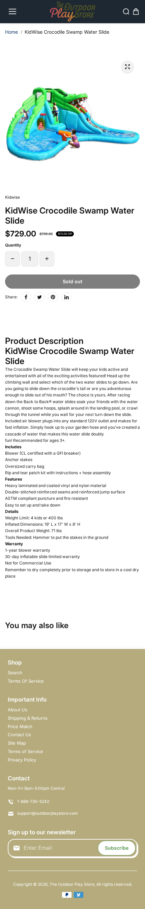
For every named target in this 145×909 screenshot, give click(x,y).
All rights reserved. (114, 884)
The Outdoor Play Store (72, 884)
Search (15, 672)
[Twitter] (39, 297)
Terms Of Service (26, 681)
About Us (17, 709)
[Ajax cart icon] (136, 11)
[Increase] (46, 258)
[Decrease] (12, 258)
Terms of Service (25, 751)
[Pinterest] (53, 297)
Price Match (20, 726)
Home (11, 32)
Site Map (17, 743)
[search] (126, 11)
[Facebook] (26, 297)
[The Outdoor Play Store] (72, 11)
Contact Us (19, 734)
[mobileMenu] (12, 11)
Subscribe (116, 848)
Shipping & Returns (28, 718)
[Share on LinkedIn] (66, 297)
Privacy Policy (22, 759)
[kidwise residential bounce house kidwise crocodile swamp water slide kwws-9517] (127, 66)
